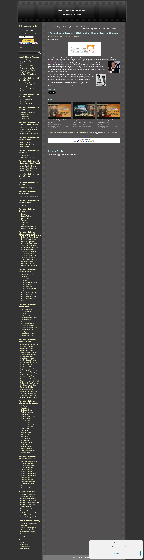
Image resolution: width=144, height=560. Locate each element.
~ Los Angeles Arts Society (28, 317)
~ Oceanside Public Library (28, 255)
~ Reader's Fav (25, 478)
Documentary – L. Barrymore (29, 68)
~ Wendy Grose (25, 453)
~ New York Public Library (28, 251)
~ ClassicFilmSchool (26, 469)
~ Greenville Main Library (28, 239)
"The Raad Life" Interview (28, 395)
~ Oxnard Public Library (27, 257)
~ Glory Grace (24, 428)
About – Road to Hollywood (28, 166)
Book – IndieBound (26, 100)
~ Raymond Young (26, 442)
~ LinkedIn (23, 280)
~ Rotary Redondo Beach (28, 296)
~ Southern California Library (29, 259)
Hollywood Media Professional (29, 503)
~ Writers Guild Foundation (28, 265)
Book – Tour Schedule (27, 64)
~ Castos (23, 214)
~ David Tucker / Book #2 (28, 424)
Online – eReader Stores (28, 104)
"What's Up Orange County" (29, 397)
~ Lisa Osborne (25, 438)
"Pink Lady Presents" (27, 389)
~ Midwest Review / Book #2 (29, 473)
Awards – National (26, 87)
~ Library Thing (24, 119)
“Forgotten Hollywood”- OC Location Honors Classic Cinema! (83, 33)
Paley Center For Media (27, 509)
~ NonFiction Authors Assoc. (29, 282)
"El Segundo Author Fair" (28, 357)
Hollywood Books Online (28, 498)
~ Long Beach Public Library (29, 243)
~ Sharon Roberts (25, 446)
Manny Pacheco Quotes (27, 70)
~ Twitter (22, 300)
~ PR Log (23, 332)
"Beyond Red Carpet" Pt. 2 (28, 350)
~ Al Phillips (23, 406)
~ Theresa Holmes (26, 448)
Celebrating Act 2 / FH (27, 66)
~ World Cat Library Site (27, 157)
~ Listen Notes (24, 218)
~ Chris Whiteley (25, 418)
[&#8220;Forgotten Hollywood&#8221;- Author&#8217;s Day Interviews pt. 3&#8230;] (84, 110)
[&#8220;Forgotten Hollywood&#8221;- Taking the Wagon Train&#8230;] (108, 110)
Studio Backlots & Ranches (29, 513)
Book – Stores (24, 179)
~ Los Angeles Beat (26, 319)
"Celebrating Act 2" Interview (29, 352)
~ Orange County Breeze (28, 325)
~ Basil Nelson (24, 414)
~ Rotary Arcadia (25, 284)
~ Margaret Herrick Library (28, 249)
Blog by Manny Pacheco (99, 132)
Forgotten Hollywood (72, 10)
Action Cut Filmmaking (27, 494)
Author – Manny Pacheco (28, 60)
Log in (22, 542)
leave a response (84, 133)
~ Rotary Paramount (26, 294)
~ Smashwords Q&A (26, 336)
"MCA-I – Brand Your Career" (29, 379)
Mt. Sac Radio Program (27, 532)
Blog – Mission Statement (28, 62)
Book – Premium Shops (27, 144)
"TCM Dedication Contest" (28, 393)
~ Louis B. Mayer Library (28, 245)
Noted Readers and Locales (29, 91)
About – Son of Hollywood (28, 127)
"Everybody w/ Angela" (27, 359)
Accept (116, 553)
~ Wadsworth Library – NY (28, 261)
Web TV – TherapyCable (28, 74)
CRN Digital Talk (25, 526)
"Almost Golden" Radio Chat (29, 344)
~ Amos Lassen (25, 408)
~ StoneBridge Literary (27, 484)
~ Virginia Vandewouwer (27, 450)
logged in (60, 155)
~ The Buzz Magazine (27, 486)
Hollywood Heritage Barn (28, 501)
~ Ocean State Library (27, 253)
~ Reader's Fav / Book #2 (28, 480)
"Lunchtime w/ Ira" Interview (29, 377)
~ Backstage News (26, 309)
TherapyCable (24, 536)
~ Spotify (23, 224)
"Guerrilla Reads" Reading (28, 373)
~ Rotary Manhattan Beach (28, 292)
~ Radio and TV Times (27, 334)
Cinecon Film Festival (27, 496)
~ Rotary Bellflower (26, 286)
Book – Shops (24, 146)
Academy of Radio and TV (28, 524)
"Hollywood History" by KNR (29, 375)
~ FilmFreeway (24, 278)
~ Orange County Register (28, 327)
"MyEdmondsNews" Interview (29, 383)
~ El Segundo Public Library (29, 237)
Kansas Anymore (25, 507)
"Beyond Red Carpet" (27, 348)
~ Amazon (23, 205)
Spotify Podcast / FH (26, 72)
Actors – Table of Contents (28, 85)
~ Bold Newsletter (25, 311)
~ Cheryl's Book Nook (27, 465)
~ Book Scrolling (25, 315)
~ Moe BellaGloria (25, 440)
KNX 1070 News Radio (27, 530)
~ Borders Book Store (27, 463)
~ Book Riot (23, 313)
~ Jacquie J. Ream (26, 432)
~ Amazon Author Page (27, 112)
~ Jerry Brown (24, 436)
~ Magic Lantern (25, 321)
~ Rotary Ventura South (27, 298)
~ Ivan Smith (24, 430)
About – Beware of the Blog (29, 196)
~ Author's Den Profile (27, 274)
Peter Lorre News (25, 511)
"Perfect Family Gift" (26, 387)
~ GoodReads (24, 117)
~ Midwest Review (26, 471)
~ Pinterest (23, 220)
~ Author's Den (24, 114)
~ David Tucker (25, 422)
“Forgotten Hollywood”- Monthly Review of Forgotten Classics (69, 27)
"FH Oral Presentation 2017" (29, 363)
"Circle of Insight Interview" (28, 354)
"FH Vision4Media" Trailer (28, 365)
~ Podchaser (24, 222)
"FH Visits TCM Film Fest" (28, 367)
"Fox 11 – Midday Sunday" (28, 371)
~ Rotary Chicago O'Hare (28, 288)
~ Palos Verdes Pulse (27, 329)
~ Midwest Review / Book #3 (29, 476)
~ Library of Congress (27, 241)
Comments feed (25, 546)
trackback (94, 133)
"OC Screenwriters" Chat (28, 385)
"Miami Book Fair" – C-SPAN (29, 381)
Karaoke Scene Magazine (28, 528)
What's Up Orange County (28, 517)
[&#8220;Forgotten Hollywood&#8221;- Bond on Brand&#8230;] (59, 110)
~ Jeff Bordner (24, 434)
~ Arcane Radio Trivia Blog (28, 461)
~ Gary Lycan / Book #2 (27, 426)
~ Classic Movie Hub (26, 467)
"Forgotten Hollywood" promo (29, 369)
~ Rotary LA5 (24, 290)
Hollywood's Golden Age (27, 505)
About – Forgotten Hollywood (29, 83)
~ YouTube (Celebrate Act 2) (29, 226)
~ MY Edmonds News (27, 323)
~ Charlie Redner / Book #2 (28, 416)
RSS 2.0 (69, 133)
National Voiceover (26, 534)
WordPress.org (24, 549)
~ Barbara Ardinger (26, 410)
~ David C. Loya (25, 420)
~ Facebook (23, 276)
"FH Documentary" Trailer (28, 361)
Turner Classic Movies (27, 515)
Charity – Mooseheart (27, 89)
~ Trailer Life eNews (26, 488)
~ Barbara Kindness (26, 412)
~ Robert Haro (24, 444)
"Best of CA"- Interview (27, 346)
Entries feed (24, 544)
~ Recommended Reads (27, 482)
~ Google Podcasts (26, 216)
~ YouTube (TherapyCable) (28, 228)
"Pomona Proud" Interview (28, 391)
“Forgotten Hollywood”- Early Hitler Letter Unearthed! (100, 29)
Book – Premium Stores (27, 102)
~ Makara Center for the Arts (29, 247)
